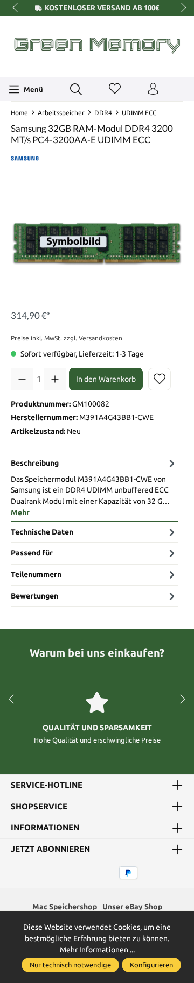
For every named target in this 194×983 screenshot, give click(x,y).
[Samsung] (25, 157)
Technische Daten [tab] (42, 532)
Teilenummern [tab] (36, 574)
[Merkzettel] (115, 89)
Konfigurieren (151, 964)
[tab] (94, 487)
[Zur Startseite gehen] (97, 45)
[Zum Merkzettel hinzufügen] (159, 379)
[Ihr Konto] (153, 89)
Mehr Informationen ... (97, 949)
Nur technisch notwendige (70, 964)
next (180, 8)
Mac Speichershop (64, 906)
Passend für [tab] (32, 553)
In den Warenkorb (106, 379)
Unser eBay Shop (132, 906)
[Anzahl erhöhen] (55, 379)
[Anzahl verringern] (22, 379)
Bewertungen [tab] (34, 596)
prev (16, 8)
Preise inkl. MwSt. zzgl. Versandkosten (66, 337)
